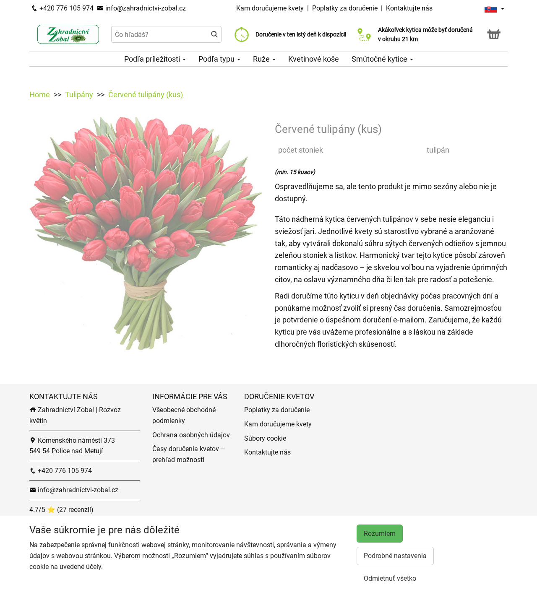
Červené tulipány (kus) (145, 94)
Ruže (262, 59)
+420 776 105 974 (66, 8)
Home (39, 94)
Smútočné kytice (380, 59)
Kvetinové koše (313, 59)
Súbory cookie (265, 438)
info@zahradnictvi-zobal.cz (145, 8)
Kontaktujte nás (409, 8)
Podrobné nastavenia (395, 556)
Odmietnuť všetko (390, 578)
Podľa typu (217, 59)
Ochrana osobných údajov (191, 435)
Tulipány (79, 94)
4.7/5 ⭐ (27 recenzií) (61, 510)
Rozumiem (380, 534)
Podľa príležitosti (153, 59)
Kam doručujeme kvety (270, 8)
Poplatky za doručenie (345, 8)
